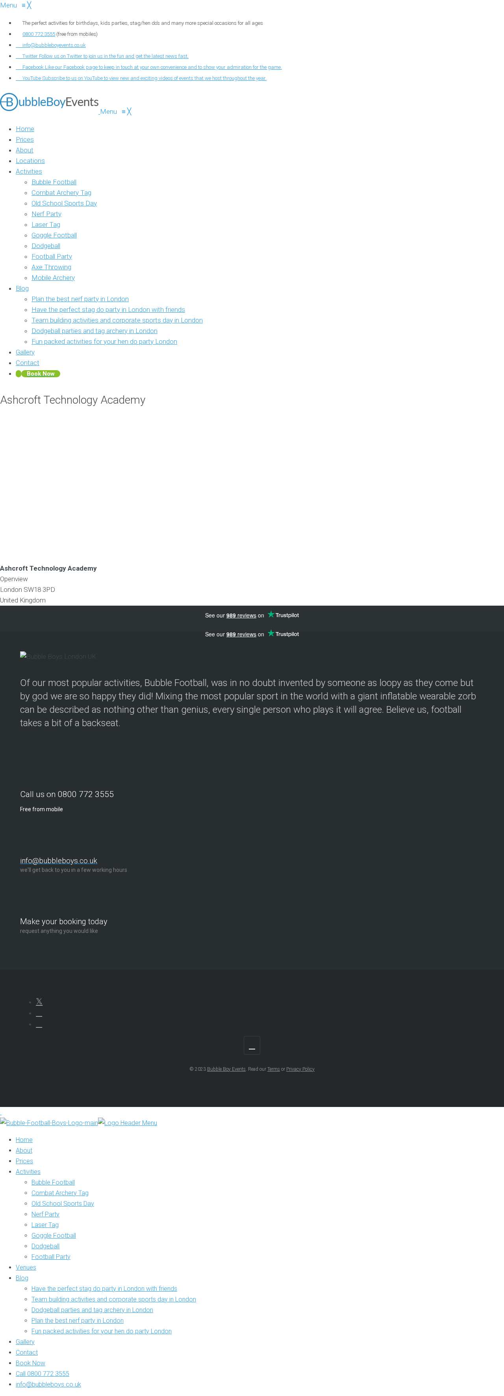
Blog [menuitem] (22, 1278)
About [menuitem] (24, 1150)
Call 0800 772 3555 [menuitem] (42, 1373)
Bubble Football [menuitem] (53, 1182)
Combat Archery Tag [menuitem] (60, 1193)
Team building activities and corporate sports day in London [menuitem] (114, 1299)
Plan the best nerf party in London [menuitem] (78, 1320)
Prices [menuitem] (24, 1161)
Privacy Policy (300, 1069)
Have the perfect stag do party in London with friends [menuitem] (104, 1288)
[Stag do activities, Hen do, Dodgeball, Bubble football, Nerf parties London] (50, 111)
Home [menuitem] (24, 1140)
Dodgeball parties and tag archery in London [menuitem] (92, 1310)
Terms (273, 1069)
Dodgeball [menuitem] (45, 1246)
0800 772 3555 (38, 34)
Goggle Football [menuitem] (54, 1235)
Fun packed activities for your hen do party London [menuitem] (102, 1331)
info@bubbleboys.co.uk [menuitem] (48, 1384)
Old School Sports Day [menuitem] (63, 1203)
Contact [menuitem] (27, 1352)
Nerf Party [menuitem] (45, 1214)
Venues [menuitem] (26, 1267)
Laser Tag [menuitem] (45, 1225)
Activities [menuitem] (28, 1171)
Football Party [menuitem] (51, 1257)
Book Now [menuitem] (30, 1363)
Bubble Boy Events (226, 1069)
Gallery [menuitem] (25, 1342)
